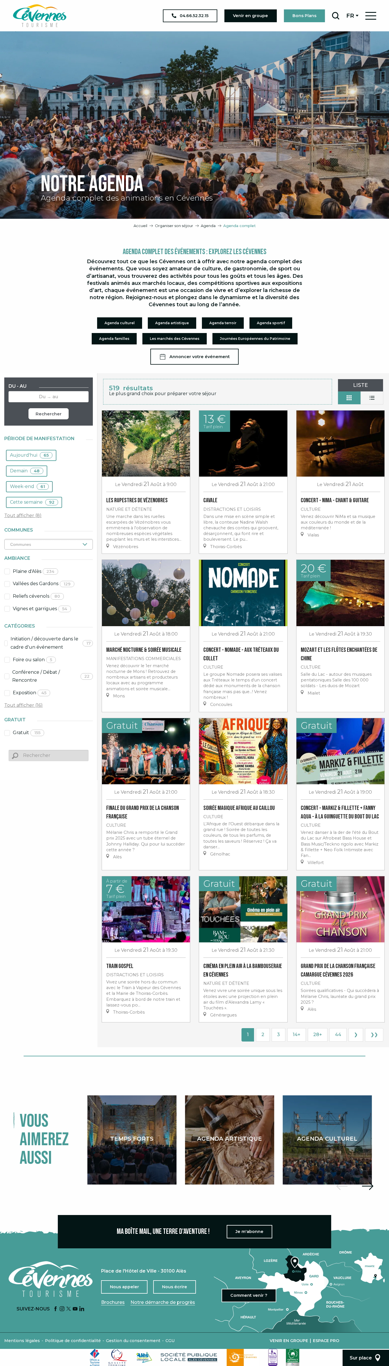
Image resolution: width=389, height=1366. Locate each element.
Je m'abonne (249, 1231)
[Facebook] (55, 1309)
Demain (25, 470)
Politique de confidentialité (73, 1341)
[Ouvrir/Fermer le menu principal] (370, 16)
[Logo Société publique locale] (189, 1357)
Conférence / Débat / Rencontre (50, 676)
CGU (170, 1341)
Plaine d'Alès (33, 571)
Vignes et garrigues (40, 608)
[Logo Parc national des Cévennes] (243, 1357)
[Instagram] (62, 1309)
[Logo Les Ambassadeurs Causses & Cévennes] (272, 1357)
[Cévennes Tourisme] (39, 15)
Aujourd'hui (29, 455)
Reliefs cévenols (36, 596)
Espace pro (326, 1341)
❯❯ (374, 1034)
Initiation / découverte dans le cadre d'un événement (51, 643)
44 (338, 1034)
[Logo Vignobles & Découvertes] (292, 1357)
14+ (296, 1034)
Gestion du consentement (133, 1341)
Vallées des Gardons (42, 583)
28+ (317, 1034)
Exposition (29, 692)
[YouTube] (75, 1309)
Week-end (27, 486)
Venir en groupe (289, 1341)
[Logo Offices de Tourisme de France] (95, 1357)
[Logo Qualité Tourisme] (118, 1357)
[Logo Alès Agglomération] (144, 1357)
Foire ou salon (32, 659)
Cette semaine (32, 502)
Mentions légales (22, 1341)
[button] (335, 15)
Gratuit (26, 732)
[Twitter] (68, 1309)
